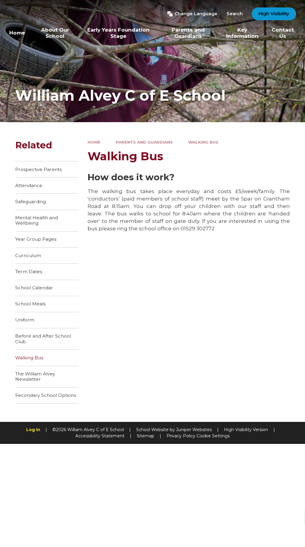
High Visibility (274, 13)
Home (94, 142)
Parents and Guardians (144, 142)
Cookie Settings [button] (213, 436)
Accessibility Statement (100, 436)
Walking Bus (203, 142)
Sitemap (145, 436)
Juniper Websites (194, 429)
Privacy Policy (180, 436)
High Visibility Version (246, 429)
